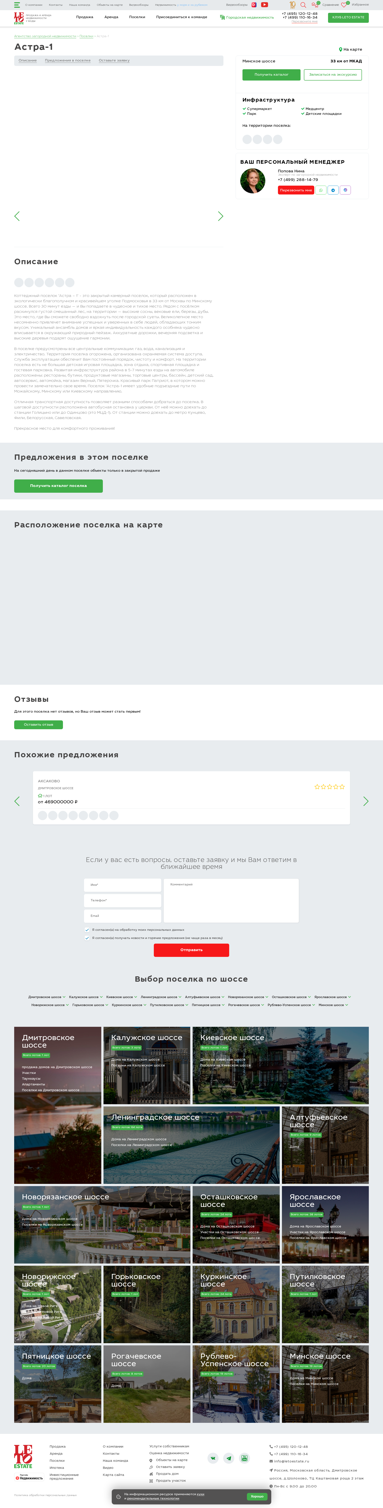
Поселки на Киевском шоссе (225, 1065)
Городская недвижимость (250, 17)
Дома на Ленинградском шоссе (138, 1139)
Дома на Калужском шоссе (135, 1060)
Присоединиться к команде (181, 17)
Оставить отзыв (38, 725)
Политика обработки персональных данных (45, 1495)
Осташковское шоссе (229, 1201)
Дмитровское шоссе (48, 1042)
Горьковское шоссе (136, 1281)
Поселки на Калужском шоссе (138, 1065)
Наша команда (79, 5)
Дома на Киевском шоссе (222, 1060)
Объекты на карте (110, 5)
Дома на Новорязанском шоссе (49, 1219)
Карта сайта (113, 1475)
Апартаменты (33, 1084)
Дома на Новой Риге (40, 1306)
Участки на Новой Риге (42, 1312)
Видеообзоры (139, 5)
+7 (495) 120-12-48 (299, 14)
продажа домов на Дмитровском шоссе (57, 1067)
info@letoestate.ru (291, 1461)
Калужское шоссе (146, 1038)
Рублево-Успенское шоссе (234, 1360)
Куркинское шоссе (223, 1281)
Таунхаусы (31, 1079)
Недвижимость (181, 5)
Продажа (84, 17)
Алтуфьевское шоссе (319, 1121)
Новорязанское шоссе (65, 1197)
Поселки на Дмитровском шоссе (50, 1090)
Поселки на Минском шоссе (314, 1384)
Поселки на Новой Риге (42, 1318)
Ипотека (57, 1468)
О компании (33, 5)
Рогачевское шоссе (136, 1360)
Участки (29, 1073)
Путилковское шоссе (317, 1281)
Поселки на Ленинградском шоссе (141, 1145)
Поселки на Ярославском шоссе (318, 1238)
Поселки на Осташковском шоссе (230, 1238)
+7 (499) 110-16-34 (300, 17)
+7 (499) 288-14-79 (298, 180)
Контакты (56, 5)
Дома (294, 1147)
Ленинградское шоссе (155, 1118)
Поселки (137, 17)
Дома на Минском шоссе (311, 1378)
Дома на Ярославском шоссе (315, 1226)
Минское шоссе (258, 61)
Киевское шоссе (232, 1038)
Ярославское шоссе (315, 1201)
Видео (108, 1468)
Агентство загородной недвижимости (45, 36)
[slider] (329, 786)
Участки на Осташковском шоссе (229, 1232)
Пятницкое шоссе (56, 1357)
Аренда (111, 17)
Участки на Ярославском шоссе (317, 1232)
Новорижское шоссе (49, 1281)
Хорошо (257, 1496)
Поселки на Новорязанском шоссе (52, 1225)
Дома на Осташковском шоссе (227, 1226)
